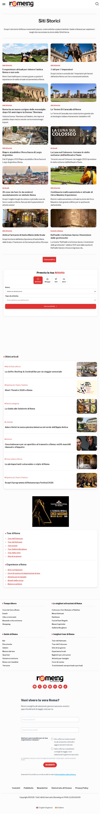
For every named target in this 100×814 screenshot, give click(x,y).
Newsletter (42, 788)
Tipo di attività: (12, 296)
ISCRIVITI (50, 765)
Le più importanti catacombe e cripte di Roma (27, 464)
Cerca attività (49, 306)
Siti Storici (7, 65)
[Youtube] (60, 687)
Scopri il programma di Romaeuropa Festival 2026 (29, 483)
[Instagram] (55, 687)
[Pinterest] (50, 687)
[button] (49, 259)
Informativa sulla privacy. (65, 774)
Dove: (7, 287)
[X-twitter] (40, 687)
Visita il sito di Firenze (61, 788)
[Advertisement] (50, 336)
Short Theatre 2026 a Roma (18, 390)
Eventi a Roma (57, 231)
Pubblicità (28, 788)
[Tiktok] (65, 687)
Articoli (54, 148)
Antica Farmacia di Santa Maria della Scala (23, 235)
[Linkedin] (45, 687)
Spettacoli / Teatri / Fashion (17, 385)
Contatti (16, 788)
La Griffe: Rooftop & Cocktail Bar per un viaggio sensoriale (33, 372)
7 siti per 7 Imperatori (62, 69)
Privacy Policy (81, 788)
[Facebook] (35, 687)
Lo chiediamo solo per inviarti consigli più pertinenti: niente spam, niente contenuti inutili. (48, 759)
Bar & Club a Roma (13, 366)
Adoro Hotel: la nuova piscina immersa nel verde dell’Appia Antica (36, 427)
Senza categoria (12, 403)
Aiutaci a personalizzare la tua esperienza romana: (34, 739)
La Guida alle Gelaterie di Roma (20, 409)
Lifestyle (9, 422)
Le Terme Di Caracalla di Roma (66, 109)
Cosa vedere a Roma (14, 459)
